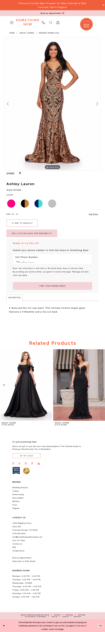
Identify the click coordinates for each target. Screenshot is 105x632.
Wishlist (77, 616)
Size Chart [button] (93, 214)
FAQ (14, 547)
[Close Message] (102, 5)
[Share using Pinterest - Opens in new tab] (20, 173)
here (62, 629)
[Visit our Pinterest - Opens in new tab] (32, 463)
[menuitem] (11, 22)
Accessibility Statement (35, 616)
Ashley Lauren (27, 33)
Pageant (16, 508)
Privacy (57, 615)
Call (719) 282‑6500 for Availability (32, 233)
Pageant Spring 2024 (49, 33)
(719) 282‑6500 (19, 533)
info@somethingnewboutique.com (27, 537)
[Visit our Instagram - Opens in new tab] (26, 463)
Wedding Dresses (20, 487)
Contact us (17, 544)
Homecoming (18, 494)
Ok (100, 625)
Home (12, 33)
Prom (14, 505)
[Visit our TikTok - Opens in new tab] (19, 463)
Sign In (54, 616)
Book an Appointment (22, 558)
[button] (11, 22)
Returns (81, 615)
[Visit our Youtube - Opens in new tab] (39, 463)
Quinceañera (18, 498)
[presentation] (26, 385)
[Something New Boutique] (27, 22)
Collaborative (18, 551)
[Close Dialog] (4, 625)
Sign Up (65, 616)
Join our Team (18, 540)
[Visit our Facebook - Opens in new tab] (13, 463)
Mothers (16, 501)
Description (14, 298)
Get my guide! (27, 456)
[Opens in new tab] (16, 470)
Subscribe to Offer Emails (24, 561)
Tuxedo (15, 491)
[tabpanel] (52, 103)
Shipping (69, 615)
